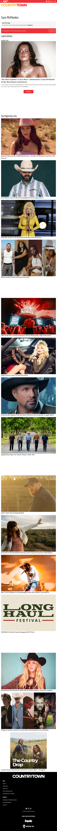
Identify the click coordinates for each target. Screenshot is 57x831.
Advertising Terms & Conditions (9, 793)
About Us (4, 783)
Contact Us (5, 804)
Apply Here (30, 25)
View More (28, 91)
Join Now (52, 31)
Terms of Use (5, 788)
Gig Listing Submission (7, 802)
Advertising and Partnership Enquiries (10, 799)
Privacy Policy (5, 786)
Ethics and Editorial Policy (7, 791)
